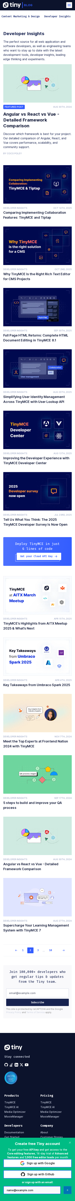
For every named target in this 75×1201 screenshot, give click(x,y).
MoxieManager (13, 1116)
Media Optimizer (14, 1112)
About (44, 1132)
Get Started (11, 1137)
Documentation (14, 1132)
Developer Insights (15, 208)
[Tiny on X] (22, 1065)
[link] (37, 83)
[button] (69, 5)
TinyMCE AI (11, 1107)
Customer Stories (51, 1137)
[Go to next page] (61, 950)
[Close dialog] (70, 1143)
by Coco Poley (12, 153)
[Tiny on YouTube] (27, 1065)
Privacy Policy (13, 1012)
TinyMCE (9, 1102)
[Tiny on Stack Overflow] (11, 1065)
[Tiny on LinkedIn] (17, 1065)
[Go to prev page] (14, 950)
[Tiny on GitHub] (6, 1065)
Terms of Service (35, 1012)
